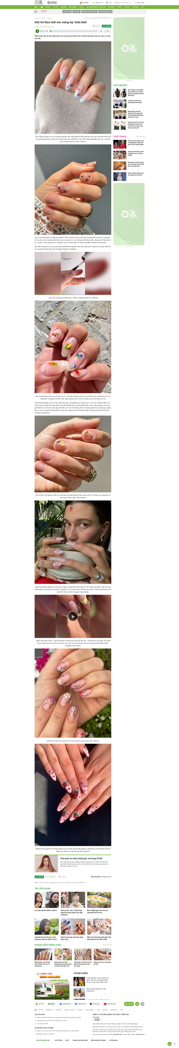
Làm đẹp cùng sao (105, 11)
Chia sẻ (108, 26)
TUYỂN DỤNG (113, 1040)
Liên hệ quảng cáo (43, 1040)
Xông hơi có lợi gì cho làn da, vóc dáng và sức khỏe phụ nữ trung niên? (136, 164)
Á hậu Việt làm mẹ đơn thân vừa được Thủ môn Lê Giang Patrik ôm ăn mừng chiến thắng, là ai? (97, 980)
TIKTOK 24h (96, 1004)
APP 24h (41, 1004)
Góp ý (67, 1040)
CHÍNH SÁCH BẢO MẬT (80, 1040)
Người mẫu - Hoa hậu (89, 11)
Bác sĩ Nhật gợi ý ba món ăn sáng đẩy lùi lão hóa (97, 911)
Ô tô (142, 7)
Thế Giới (127, 7)
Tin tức (48, 7)
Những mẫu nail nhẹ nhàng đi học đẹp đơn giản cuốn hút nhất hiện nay (63, 964)
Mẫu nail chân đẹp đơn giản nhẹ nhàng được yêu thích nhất (99, 938)
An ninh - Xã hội (69, 1010)
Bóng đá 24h (82, 1004)
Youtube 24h (112, 1004)
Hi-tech (119, 7)
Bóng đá (63, 7)
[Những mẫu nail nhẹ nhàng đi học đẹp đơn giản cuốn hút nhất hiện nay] (63, 954)
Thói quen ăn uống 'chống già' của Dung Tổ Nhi (81, 858)
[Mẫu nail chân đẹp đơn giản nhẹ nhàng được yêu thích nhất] (99, 926)
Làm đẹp (76, 11)
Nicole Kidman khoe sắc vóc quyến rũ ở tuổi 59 (136, 174)
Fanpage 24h (67, 1004)
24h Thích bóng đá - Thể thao (96, 7)
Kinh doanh (73, 7)
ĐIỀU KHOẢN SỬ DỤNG (98, 1040)
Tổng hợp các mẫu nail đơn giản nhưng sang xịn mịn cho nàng (83, 964)
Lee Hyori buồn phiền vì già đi (46, 910)
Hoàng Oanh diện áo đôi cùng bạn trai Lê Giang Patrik (136, 153)
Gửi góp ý (52, 877)
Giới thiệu (58, 1040)
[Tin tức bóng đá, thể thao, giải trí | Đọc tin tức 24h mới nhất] (39, 2)
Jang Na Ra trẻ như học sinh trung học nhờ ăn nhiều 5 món (46, 938)
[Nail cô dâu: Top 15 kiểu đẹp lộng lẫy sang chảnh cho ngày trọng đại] (73, 900)
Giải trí (81, 7)
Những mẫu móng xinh (47, 26)
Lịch (110, 2)
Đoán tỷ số (99, 2)
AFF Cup (55, 7)
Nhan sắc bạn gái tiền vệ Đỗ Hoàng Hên (96, 990)
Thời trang (67, 11)
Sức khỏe (111, 7)
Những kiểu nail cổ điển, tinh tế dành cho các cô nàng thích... (42, 964)
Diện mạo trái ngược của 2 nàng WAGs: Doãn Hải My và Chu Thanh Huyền (136, 142)
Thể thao (135, 7)
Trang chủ (38, 18)
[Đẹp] (44, 11)
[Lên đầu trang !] (175, 1044)
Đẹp (43, 18)
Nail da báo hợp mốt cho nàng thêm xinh (72, 938)
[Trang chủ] (38, 11)
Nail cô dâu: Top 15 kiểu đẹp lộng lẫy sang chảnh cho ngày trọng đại (72, 912)
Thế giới (58, 1010)
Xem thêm (106, 945)
